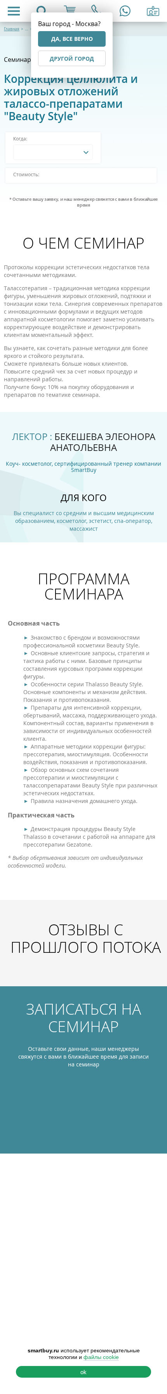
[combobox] (53, 152)
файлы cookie (101, 1357)
